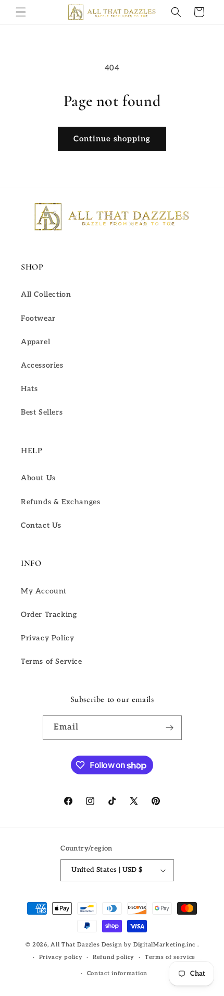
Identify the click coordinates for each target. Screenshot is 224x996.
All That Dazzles (75, 944)
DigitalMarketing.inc (165, 944)
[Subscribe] (169, 727)
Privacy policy (61, 957)
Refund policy (113, 957)
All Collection (46, 294)
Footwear (38, 318)
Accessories (42, 365)
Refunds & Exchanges (60, 501)
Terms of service (170, 957)
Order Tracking (49, 614)
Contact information (117, 973)
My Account (44, 591)
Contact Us (41, 525)
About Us (38, 477)
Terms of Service (51, 661)
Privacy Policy (47, 638)
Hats (29, 388)
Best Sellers (42, 412)
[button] (20, 12)
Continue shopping (112, 138)
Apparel (35, 341)
